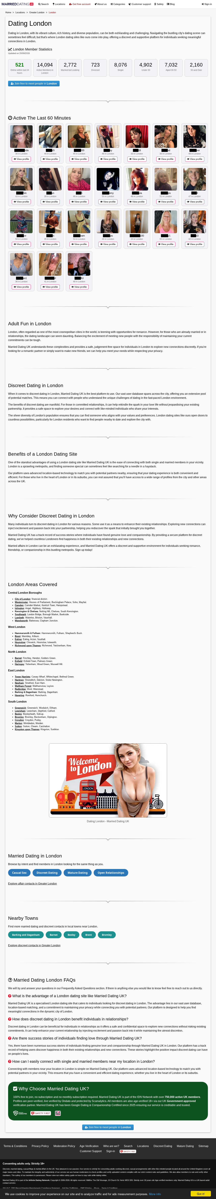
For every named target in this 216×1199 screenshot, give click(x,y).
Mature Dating (78, 873)
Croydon (19, 720)
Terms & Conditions (15, 1146)
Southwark (20, 614)
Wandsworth (21, 620)
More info (155, 1194)
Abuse (96, 1188)
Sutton (18, 726)
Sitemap (203, 1146)
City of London (22, 599)
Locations (59, 4)
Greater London (36, 12)
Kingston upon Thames (27, 729)
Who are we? (111, 1146)
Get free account (81, 4)
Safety (160, 4)
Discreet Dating (47, 873)
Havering (19, 695)
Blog (172, 4)
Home (8, 12)
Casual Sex (19, 873)
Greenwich (20, 708)
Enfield (18, 661)
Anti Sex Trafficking (70, 1188)
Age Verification (89, 1146)
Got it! (201, 1194)
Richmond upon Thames (28, 645)
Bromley (19, 717)
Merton (18, 723)
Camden (19, 605)
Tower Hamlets (22, 676)
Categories (119, 4)
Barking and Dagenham (26, 934)
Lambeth (19, 617)
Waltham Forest (23, 686)
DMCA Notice (85, 1188)
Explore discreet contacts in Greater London (34, 945)
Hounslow (20, 642)
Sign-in (208, 4)
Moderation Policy (64, 1146)
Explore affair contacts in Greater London (32, 883)
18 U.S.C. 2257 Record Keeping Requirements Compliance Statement (31, 1188)
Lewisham (20, 711)
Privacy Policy (40, 1146)
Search (44, 4)
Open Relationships (111, 873)
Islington (19, 608)
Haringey (19, 664)
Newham (19, 683)
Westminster (21, 602)
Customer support (141, 4)
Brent (17, 636)
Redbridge (20, 689)
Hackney (19, 680)
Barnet (18, 658)
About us (102, 4)
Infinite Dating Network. (39, 1180)
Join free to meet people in (35, 83)
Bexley (18, 714)
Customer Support (91, 1151)
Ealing (18, 639)
